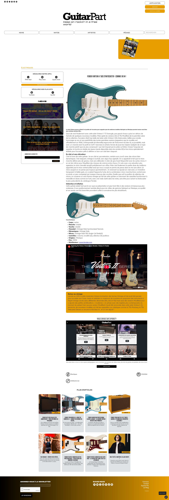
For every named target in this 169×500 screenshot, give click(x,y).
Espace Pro (145, 486)
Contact (146, 484)
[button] (86, 47)
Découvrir (106, 366)
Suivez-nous (99, 482)
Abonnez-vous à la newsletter (31, 154)
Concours (145, 482)
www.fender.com (85, 242)
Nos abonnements (42, 84)
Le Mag (146, 488)
